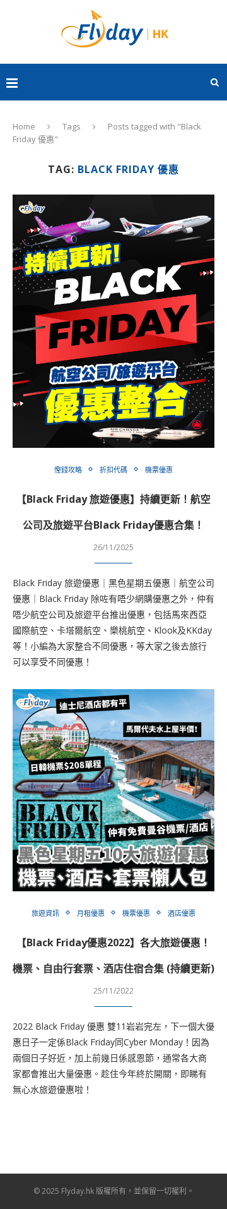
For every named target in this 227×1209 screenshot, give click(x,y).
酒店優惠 (181, 913)
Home (24, 126)
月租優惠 (91, 913)
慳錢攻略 (68, 470)
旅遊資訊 (45, 913)
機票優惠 (159, 470)
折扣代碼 (113, 470)
